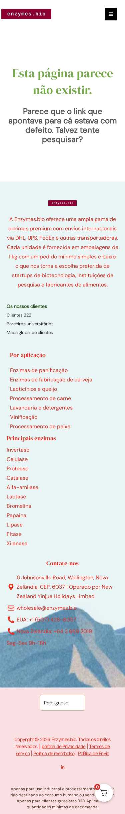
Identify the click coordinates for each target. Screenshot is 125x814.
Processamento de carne (40, 398)
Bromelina (19, 505)
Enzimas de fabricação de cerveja (51, 379)
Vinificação (23, 417)
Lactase (16, 496)
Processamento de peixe (40, 426)
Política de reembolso (53, 753)
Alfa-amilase (22, 487)
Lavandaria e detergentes (41, 407)
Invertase (18, 449)
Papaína (16, 515)
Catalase (17, 477)
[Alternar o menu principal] (111, 14)
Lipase (15, 524)
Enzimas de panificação (39, 370)
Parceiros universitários (30, 324)
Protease (17, 468)
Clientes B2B (19, 315)
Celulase (17, 459)
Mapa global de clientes (30, 332)
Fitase (14, 534)
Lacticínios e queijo (33, 388)
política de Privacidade (64, 746)
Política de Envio (93, 753)
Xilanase (17, 543)
